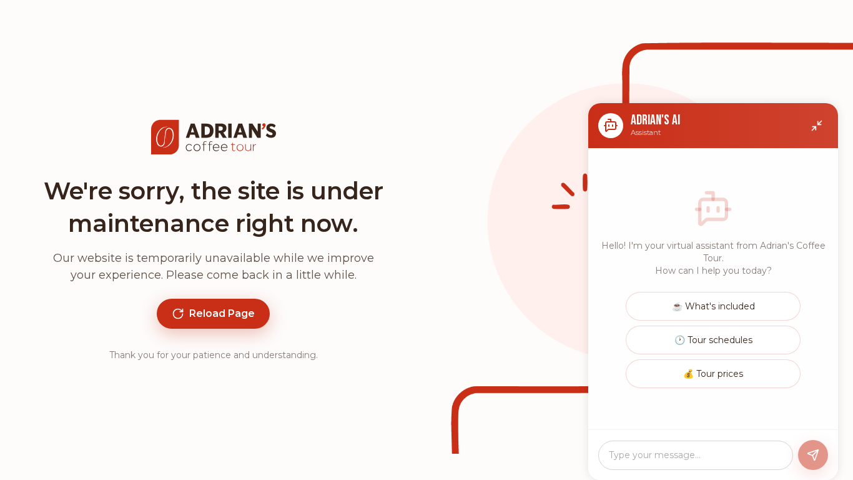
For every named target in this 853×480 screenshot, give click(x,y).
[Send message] (813, 455)
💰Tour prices (713, 373)
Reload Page (222, 313)
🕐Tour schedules (713, 340)
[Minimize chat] (817, 125)
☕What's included (713, 306)
